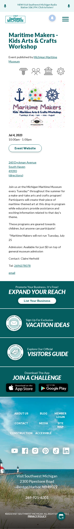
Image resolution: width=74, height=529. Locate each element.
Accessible (43, 433)
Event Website (25, 148)
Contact (21, 423)
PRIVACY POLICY (37, 516)
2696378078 (22, 265)
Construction (21, 433)
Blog (43, 413)
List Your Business (37, 300)
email (12, 273)
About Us (21, 413)
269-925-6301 (37, 497)
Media (43, 423)
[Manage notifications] (52, 18)
